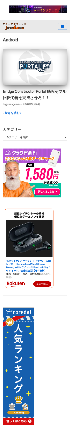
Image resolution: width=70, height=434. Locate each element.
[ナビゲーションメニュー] (62, 26)
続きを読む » (13, 112)
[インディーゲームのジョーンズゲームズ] (14, 26)
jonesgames (13, 104)
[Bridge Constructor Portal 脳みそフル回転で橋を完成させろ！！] (35, 84)
